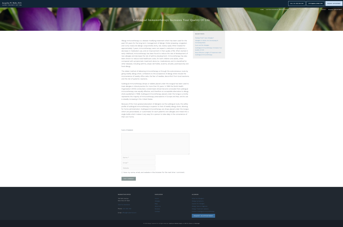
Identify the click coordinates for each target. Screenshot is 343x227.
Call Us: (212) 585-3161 (297, 3)
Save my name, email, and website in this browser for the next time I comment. (154, 172)
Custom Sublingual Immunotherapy (277, 9)
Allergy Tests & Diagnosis (199, 206)
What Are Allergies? (198, 198)
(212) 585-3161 (127, 208)
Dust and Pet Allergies (202, 45)
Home (262, 9)
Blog (302, 9)
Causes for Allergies (198, 203)
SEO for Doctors (189, 223)
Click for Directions (124, 204)
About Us (158, 206)
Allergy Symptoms (198, 201)
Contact (323, 9)
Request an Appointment (203, 215)
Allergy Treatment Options (200, 209)
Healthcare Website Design (175, 223)
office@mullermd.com (315, 3)
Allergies (294, 9)
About (308, 9)
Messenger (197, 223)
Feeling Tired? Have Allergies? (204, 38)
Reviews (316, 9)
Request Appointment (334, 3)
